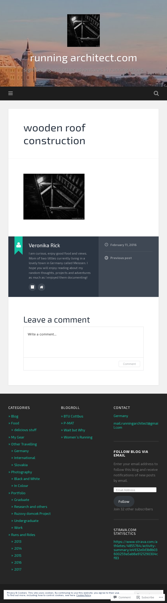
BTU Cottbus (73, 416)
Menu (11, 93)
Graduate (21, 500)
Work (18, 527)
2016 (18, 562)
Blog (14, 416)
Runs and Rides (23, 535)
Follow (124, 501)
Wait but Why (74, 430)
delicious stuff (25, 430)
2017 (17, 569)
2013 (17, 541)
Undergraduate (26, 520)
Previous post (121, 258)
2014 (18, 548)
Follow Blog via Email (131, 453)
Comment (129, 364)
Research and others (30, 506)
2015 (17, 555)
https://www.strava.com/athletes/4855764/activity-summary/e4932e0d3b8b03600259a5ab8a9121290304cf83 (136, 549)
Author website (41, 287)
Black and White (27, 479)
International (24, 458)
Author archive (32, 287)
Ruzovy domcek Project (32, 513)
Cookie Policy (83, 595)
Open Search (155, 93)
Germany (21, 451)
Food (15, 423)
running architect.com (83, 57)
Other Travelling (24, 444)
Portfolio (18, 493)
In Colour (21, 485)
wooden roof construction (54, 133)
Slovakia (21, 465)
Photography (21, 472)
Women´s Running (78, 437)
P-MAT (69, 423)
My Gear (17, 437)
